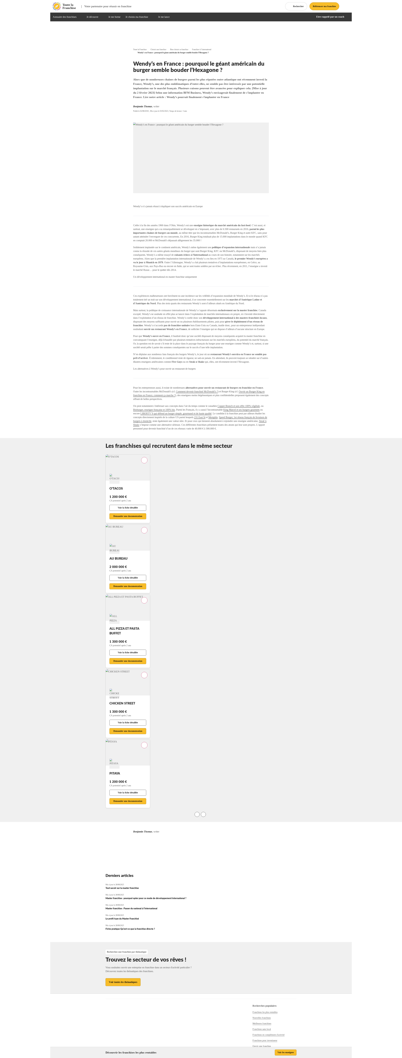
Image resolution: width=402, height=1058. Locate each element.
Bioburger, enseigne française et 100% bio (154, 409)
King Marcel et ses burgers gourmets (241, 409)
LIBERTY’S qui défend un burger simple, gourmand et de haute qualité (176, 413)
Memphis (213, 417)
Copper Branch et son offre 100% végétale (238, 406)
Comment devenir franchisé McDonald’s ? (197, 391)
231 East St (199, 417)
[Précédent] (197, 814)
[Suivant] (203, 814)
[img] (80, 17)
